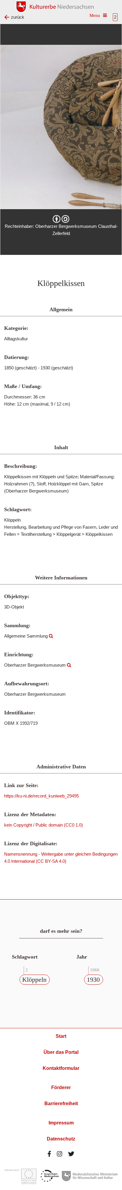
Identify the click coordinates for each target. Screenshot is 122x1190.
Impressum (61, 1122)
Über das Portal (61, 1052)
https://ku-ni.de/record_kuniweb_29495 (41, 795)
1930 (93, 979)
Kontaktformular (61, 1068)
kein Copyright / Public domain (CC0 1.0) (43, 824)
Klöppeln (34, 979)
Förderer (61, 1087)
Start (61, 1036)
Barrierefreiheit (61, 1103)
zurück (17, 17)
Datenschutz (61, 1138)
